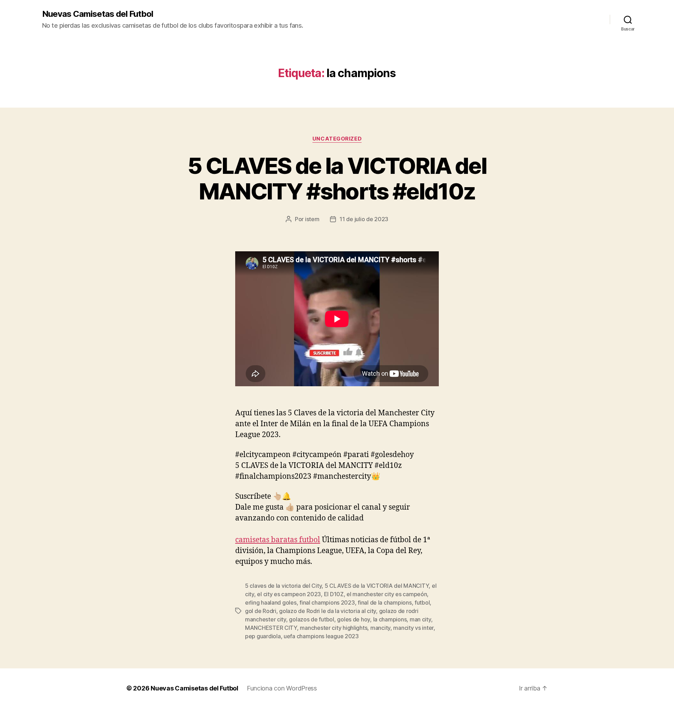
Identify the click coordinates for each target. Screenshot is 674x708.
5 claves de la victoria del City (283, 585)
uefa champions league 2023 (321, 636)
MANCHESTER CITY (271, 627)
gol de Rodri (260, 610)
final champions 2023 (327, 602)
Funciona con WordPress (282, 688)
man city (420, 619)
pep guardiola (263, 636)
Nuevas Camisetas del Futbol (97, 14)
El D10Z (334, 594)
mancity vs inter (413, 627)
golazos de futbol (311, 619)
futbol (422, 602)
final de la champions (384, 602)
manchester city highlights (333, 627)
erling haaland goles (271, 602)
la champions (390, 619)
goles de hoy (353, 619)
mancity (380, 627)
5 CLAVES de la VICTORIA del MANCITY (377, 585)
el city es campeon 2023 (289, 594)
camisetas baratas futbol (277, 540)
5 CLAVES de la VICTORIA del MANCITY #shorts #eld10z (337, 178)
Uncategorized (337, 139)
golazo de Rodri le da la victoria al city (327, 610)
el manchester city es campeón (386, 594)
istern (312, 219)
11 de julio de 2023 (363, 219)
